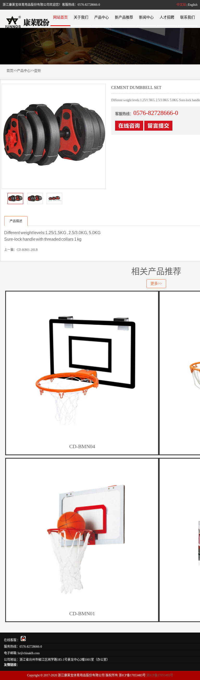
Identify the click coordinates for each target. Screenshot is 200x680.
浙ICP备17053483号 (159, 675)
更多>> (156, 284)
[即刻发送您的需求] (129, 128)
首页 (10, 70)
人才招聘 (167, 17)
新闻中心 (146, 17)
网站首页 (60, 17)
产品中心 (101, 17)
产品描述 (16, 221)
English (192, 5)
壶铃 (37, 70)
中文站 (181, 5)
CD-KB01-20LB (27, 250)
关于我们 (81, 17)
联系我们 (187, 17)
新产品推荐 (124, 17)
